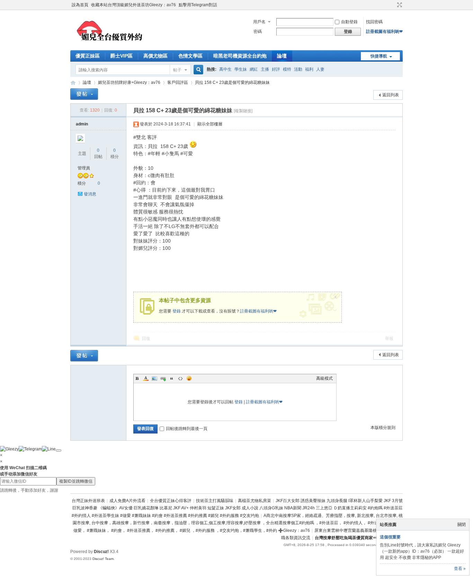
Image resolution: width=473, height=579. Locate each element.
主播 (265, 69)
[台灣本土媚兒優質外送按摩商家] (111, 46)
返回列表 (390, 95)
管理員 (84, 168)
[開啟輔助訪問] (393, 5)
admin (82, 124)
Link (163, 378)
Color (145, 378)
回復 (146, 338)
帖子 (177, 70)
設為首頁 (80, 4)
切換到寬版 (399, 5)
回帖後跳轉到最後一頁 (186, 428)
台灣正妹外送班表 (88, 500)
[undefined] (58, 450)
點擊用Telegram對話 (198, 4)
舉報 (389, 338)
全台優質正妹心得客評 (170, 500)
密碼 (257, 31)
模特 (287, 69)
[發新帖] (84, 94)
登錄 (176, 311)
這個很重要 (390, 537)
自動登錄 (349, 21)
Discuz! (101, 551)
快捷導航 (379, 56)
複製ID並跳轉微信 (75, 481)
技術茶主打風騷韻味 (214, 500)
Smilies (189, 378)
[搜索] (197, 70)
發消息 (90, 194)
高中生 (225, 69)
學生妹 (240, 69)
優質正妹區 (87, 56)
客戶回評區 (177, 82)
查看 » (460, 568)
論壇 (282, 56)
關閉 (461, 524)
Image (154, 378)
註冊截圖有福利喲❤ (384, 31)
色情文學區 (190, 56)
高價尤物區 (155, 56)
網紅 (254, 69)
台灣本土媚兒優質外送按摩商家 (73, 83)
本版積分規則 (383, 427)
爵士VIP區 (121, 56)
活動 (298, 69)
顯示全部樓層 (209, 124)
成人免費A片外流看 (127, 500)
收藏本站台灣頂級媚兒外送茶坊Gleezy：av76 (133, 4)
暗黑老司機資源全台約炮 (240, 56)
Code (180, 378)
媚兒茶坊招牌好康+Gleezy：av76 (129, 82)
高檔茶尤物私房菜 (254, 500)
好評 (276, 69)
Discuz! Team (103, 559)
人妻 (320, 69)
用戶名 (259, 21)
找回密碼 (374, 21)
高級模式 (324, 378)
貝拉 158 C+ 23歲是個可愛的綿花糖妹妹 (232, 82)
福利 (309, 69)
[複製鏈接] (243, 110)
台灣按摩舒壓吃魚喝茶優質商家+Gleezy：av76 (359, 537)
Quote (171, 378)
